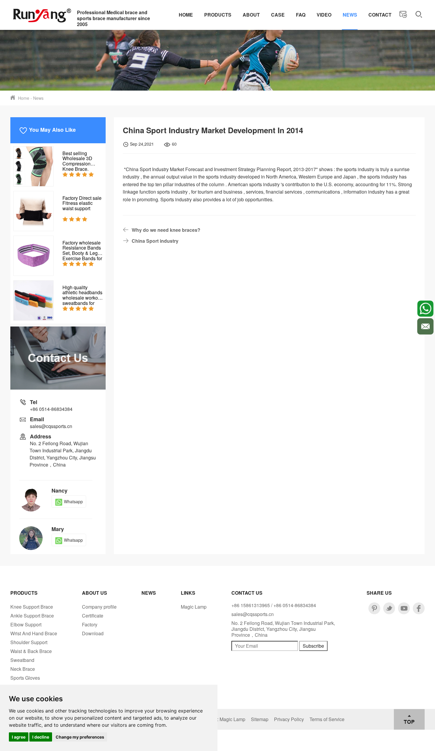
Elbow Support (25, 624)
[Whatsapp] (425, 308)
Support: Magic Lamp (223, 719)
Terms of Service (327, 719)
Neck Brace (22, 668)
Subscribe (313, 645)
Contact (380, 14)
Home (186, 14)
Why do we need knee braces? (166, 229)
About (251, 14)
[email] (425, 326)
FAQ (300, 14)
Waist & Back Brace (31, 651)
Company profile (99, 606)
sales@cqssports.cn (51, 426)
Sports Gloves (25, 677)
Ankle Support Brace (32, 615)
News (350, 14)
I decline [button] (40, 736)
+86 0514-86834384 (51, 409)
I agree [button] (18, 736)
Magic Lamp (194, 606)
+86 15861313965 (250, 605)
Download (93, 633)
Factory (89, 624)
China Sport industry (155, 240)
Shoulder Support (28, 642)
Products (217, 14)
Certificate (92, 615)
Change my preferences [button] (80, 736)
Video (324, 14)
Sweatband (22, 660)
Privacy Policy (289, 719)
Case (278, 14)
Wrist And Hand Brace (33, 633)
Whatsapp (73, 501)
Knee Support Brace (31, 606)
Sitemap (259, 719)
